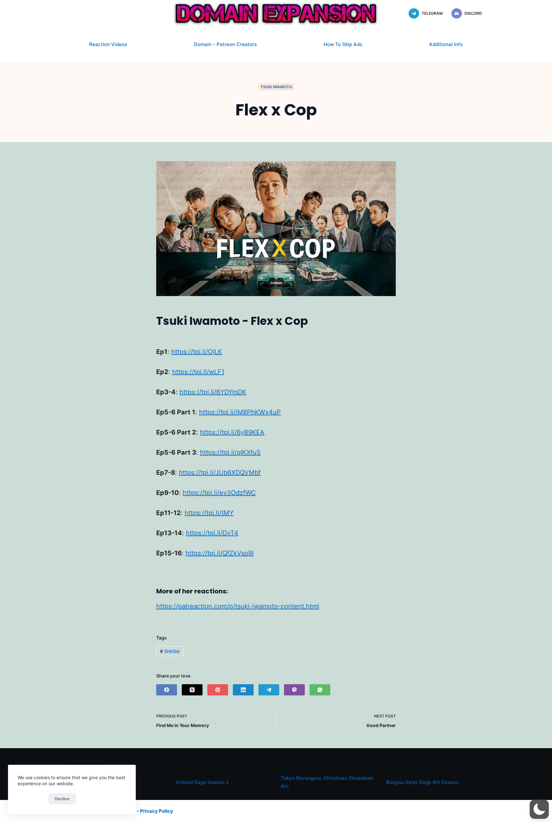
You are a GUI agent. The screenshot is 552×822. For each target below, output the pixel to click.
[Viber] (294, 689)
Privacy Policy (156, 811)
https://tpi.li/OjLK (196, 352)
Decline (62, 798)
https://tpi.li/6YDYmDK (213, 392)
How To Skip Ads (343, 44)
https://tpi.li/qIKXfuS (230, 452)
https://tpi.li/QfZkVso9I (220, 553)
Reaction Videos (108, 44)
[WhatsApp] (320, 689)
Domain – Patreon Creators (225, 44)
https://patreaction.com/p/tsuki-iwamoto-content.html (237, 606)
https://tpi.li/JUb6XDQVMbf (220, 472)
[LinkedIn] (243, 689)
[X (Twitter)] (192, 689)
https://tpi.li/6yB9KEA (232, 432)
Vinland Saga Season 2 (202, 782)
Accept (31, 798)
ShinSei (170, 651)
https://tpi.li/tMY (209, 513)
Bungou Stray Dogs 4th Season (422, 782)
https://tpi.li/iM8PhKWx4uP (240, 412)
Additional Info (446, 44)
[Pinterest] (217, 689)
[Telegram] (268, 689)
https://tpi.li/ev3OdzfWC (219, 493)
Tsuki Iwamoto (276, 86)
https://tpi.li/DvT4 (212, 533)
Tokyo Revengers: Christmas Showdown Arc (327, 782)
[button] (539, 809)
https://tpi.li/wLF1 (198, 372)
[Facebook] (166, 689)
